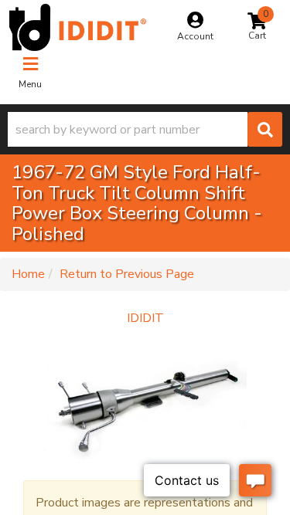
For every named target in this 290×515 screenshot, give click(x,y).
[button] (145, 129)
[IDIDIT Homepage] (77, 27)
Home (28, 274)
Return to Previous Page (127, 274)
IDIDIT (145, 318)
